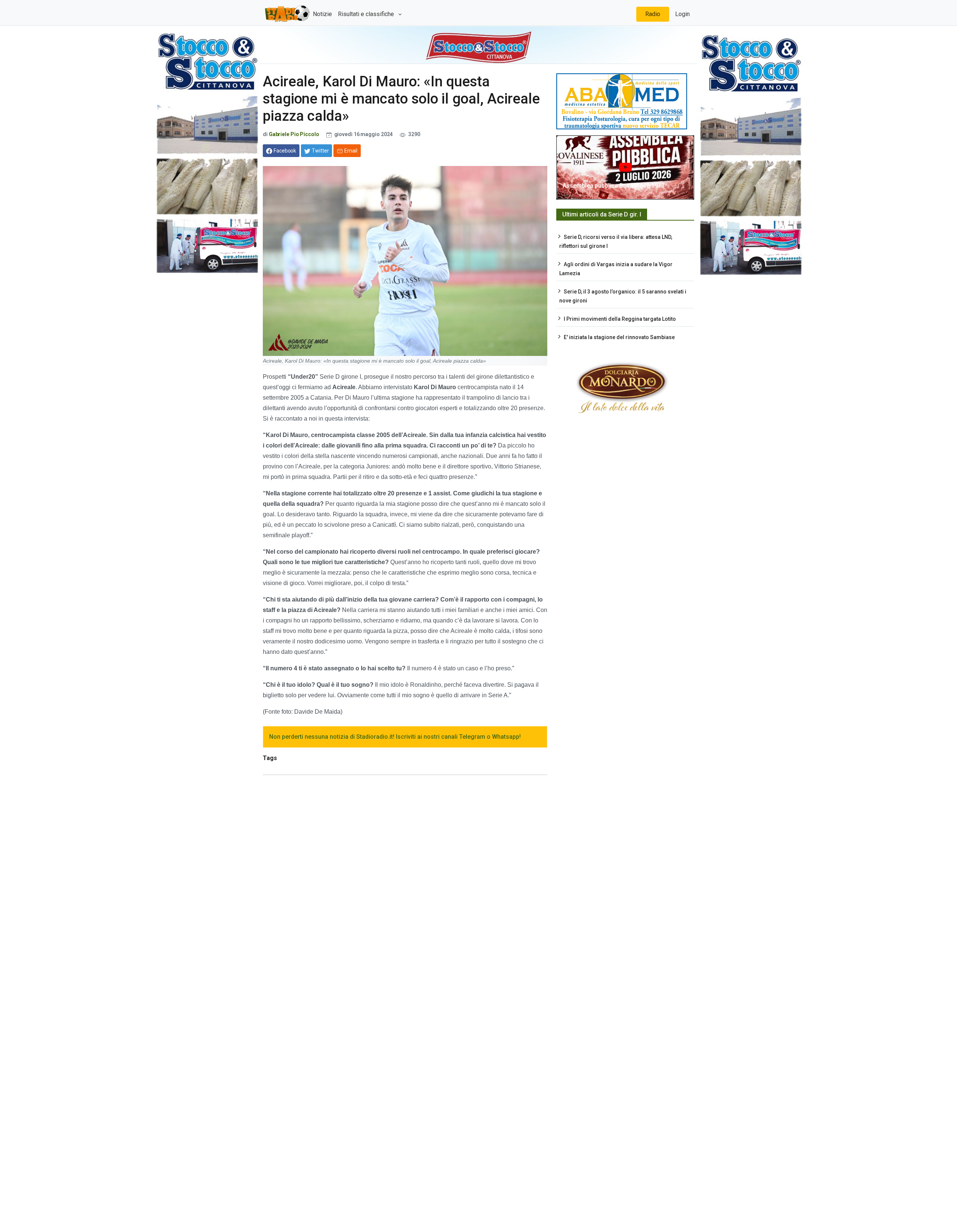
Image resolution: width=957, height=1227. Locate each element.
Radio (652, 14)
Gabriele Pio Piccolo (294, 134)
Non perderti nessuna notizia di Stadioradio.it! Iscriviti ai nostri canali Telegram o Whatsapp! (395, 736)
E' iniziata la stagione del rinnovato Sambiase (619, 337)
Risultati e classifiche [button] (367, 14)
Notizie (322, 14)
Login (682, 14)
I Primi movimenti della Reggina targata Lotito (620, 319)
